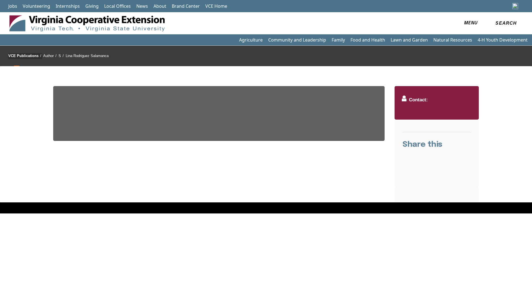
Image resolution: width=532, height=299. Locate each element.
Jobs (12, 6)
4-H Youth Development (503, 40)
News (142, 6)
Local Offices (117, 6)
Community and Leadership (297, 40)
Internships (68, 6)
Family (338, 40)
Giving (92, 6)
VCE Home (216, 6)
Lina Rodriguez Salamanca (87, 56)
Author (50, 56)
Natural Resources (452, 40)
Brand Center (186, 6)
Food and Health (368, 40)
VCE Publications (24, 56)
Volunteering (36, 6)
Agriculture (251, 40)
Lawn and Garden (409, 40)
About (160, 6)
